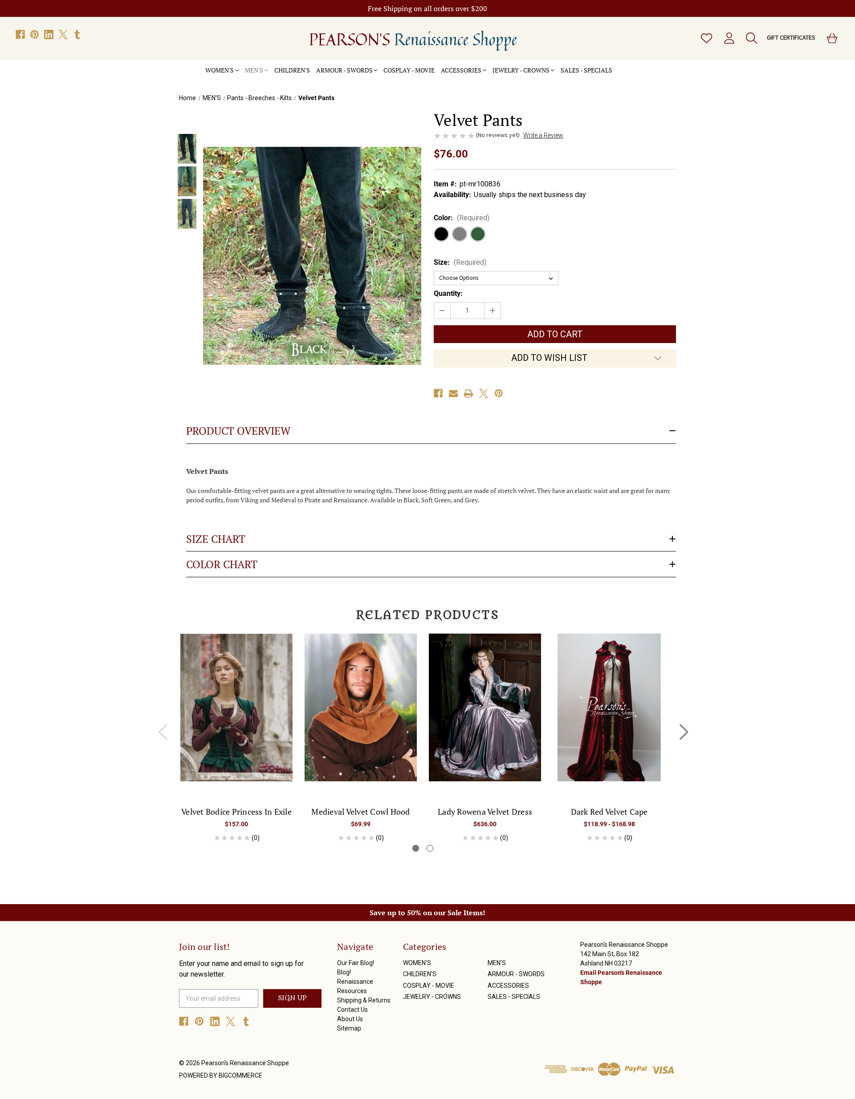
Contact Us (352, 1009)
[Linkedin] (48, 34)
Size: (460, 262)
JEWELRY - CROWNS (521, 70)
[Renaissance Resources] (631, 65)
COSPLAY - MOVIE (409, 70)
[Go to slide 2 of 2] (430, 848)
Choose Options (236, 715)
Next (683, 731)
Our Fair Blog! (355, 962)
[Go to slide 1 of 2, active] (415, 848)
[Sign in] (728, 38)
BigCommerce (240, 1075)
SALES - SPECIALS (586, 70)
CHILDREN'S (292, 70)
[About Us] (650, 65)
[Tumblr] (77, 34)
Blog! (344, 972)
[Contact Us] (643, 65)
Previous (162, 731)
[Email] (453, 393)
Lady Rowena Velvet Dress (485, 811)
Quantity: (448, 293)
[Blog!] (625, 65)
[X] (63, 34)
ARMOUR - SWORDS (344, 70)
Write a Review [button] (543, 135)
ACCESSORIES (461, 70)
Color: (461, 218)
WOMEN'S (219, 70)
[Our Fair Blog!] (618, 65)
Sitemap (349, 1028)
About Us (350, 1018)
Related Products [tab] (427, 615)
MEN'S (254, 70)
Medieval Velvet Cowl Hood (360, 811)
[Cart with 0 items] (831, 38)
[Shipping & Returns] (637, 65)
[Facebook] (20, 34)
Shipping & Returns (364, 1000)
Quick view (236, 699)
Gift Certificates (791, 37)
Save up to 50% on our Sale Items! (427, 912)
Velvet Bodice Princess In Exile (236, 811)
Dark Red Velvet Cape (609, 811)
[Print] (468, 393)
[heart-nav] (706, 38)
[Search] (751, 38)
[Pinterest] (34, 34)
